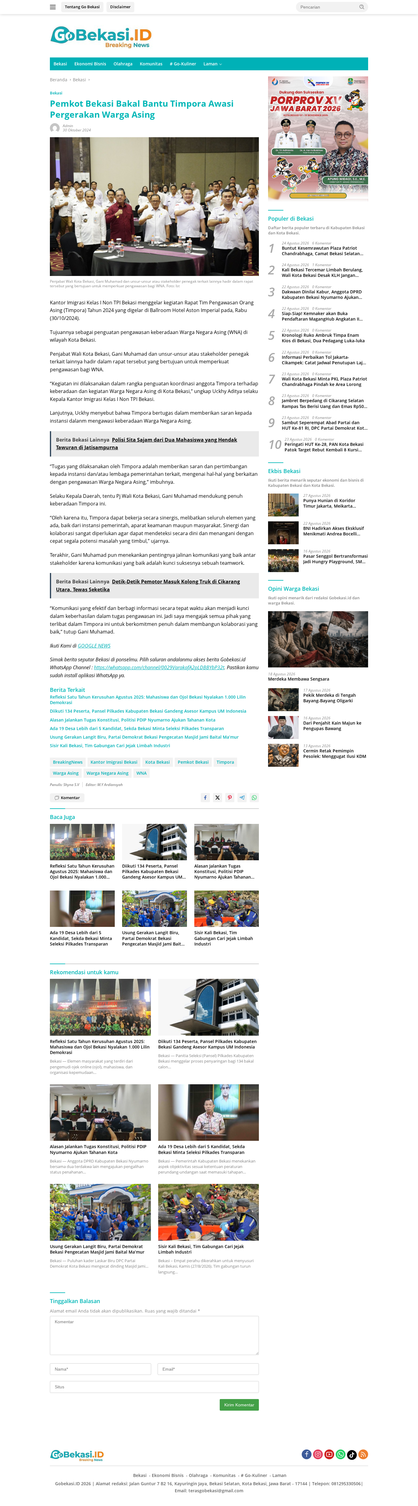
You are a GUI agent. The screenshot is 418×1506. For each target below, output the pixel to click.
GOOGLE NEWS (94, 645)
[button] (362, 7)
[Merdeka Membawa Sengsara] (318, 639)
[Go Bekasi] (102, 35)
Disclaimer (120, 6)
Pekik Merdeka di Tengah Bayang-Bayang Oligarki (329, 697)
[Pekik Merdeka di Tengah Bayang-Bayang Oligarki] (283, 699)
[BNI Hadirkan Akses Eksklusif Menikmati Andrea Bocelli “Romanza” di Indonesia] (283, 532)
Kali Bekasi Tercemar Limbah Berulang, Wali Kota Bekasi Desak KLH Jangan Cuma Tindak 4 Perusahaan (322, 272)
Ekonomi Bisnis (90, 64)
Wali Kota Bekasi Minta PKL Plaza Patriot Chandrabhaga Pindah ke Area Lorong (324, 381)
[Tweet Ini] (217, 797)
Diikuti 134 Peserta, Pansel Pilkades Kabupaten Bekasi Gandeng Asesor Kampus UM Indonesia (148, 711)
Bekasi (60, 64)
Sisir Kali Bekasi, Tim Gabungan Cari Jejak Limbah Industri (110, 745)
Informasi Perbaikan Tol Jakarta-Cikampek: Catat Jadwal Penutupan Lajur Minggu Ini (324, 359)
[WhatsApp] (340, 1454)
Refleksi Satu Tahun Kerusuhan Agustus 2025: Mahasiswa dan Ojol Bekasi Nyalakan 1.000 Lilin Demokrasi (148, 699)
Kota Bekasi (157, 762)
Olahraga (123, 64)
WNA (141, 773)
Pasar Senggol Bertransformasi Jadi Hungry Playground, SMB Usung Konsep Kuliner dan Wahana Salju (335, 558)
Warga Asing (66, 773)
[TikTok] (352, 1455)
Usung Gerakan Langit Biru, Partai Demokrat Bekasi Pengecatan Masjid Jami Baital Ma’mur (144, 737)
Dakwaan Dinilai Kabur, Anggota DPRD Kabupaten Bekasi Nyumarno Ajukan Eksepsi (322, 294)
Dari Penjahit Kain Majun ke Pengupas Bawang (332, 725)
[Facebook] (307, 1454)
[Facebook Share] (205, 797)
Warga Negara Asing (108, 773)
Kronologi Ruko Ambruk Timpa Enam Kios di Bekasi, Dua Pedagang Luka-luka (323, 337)
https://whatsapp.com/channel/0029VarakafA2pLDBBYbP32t (159, 667)
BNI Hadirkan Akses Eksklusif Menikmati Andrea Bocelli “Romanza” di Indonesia (333, 531)
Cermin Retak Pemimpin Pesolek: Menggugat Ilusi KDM (334, 753)
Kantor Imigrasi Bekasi (114, 762)
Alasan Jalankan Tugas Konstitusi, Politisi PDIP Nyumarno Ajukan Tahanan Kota (132, 720)
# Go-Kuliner (183, 64)
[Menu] (54, 7)
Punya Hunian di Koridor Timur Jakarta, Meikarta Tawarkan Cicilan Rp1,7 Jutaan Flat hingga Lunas (334, 503)
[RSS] (363, 1454)
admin (68, 125)
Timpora (225, 762)
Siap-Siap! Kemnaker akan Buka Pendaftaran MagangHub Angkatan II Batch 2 (320, 316)
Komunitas (151, 64)
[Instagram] (318, 1454)
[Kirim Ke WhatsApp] (254, 797)
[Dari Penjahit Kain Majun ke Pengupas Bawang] (283, 727)
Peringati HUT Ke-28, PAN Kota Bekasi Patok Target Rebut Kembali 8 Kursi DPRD (324, 447)
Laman (210, 64)
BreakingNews (68, 762)
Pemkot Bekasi (193, 762)
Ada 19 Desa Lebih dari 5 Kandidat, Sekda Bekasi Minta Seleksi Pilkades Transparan (137, 728)
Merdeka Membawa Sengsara (298, 679)
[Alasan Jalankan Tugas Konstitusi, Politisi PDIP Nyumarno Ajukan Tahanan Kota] (226, 842)
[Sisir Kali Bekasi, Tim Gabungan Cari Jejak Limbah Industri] (226, 909)
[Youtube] (329, 1454)
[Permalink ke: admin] (55, 127)
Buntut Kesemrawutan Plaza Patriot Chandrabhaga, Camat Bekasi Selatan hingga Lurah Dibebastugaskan (321, 250)
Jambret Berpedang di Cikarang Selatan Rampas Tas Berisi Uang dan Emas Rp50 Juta (323, 403)
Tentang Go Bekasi (82, 6)
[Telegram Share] (242, 797)
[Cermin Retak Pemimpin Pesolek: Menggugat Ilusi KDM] (283, 755)
